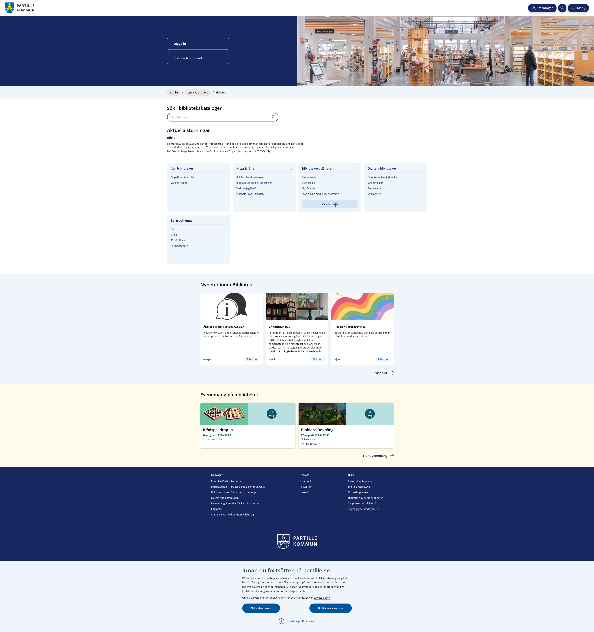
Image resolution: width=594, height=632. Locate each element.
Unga (174, 234)
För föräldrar (178, 240)
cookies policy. (322, 597)
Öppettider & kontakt (183, 177)
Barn (173, 229)
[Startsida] (20, 7)
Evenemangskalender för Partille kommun (235, 503)
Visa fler (381, 373)
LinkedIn (305, 492)
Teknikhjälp (308, 182)
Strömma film (375, 182)
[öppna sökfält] (562, 8)
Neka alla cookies (261, 608)
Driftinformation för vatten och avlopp (233, 492)
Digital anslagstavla (359, 486)
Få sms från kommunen (225, 498)
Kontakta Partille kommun (226, 481)
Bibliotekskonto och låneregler (254, 182)
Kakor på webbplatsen (361, 481)
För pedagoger (179, 246)
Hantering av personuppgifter (365, 498)
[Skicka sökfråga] (273, 117)
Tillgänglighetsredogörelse (363, 509)
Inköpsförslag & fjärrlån (250, 194)
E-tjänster (216, 509)
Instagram (306, 486)
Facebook (306, 481)
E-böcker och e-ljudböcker (383, 177)
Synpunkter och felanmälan (364, 503)
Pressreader (375, 188)
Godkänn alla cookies (330, 608)
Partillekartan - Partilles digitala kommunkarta (238, 486)
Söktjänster (374, 194)
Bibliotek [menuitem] (220, 92)
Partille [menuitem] (174, 92)
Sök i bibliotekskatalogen (250, 177)
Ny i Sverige (308, 188)
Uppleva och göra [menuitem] (197, 92)
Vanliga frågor (179, 182)
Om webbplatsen (358, 492)
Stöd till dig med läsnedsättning (320, 194)
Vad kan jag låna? (246, 188)
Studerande (309, 177)
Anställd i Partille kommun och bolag (232, 514)
